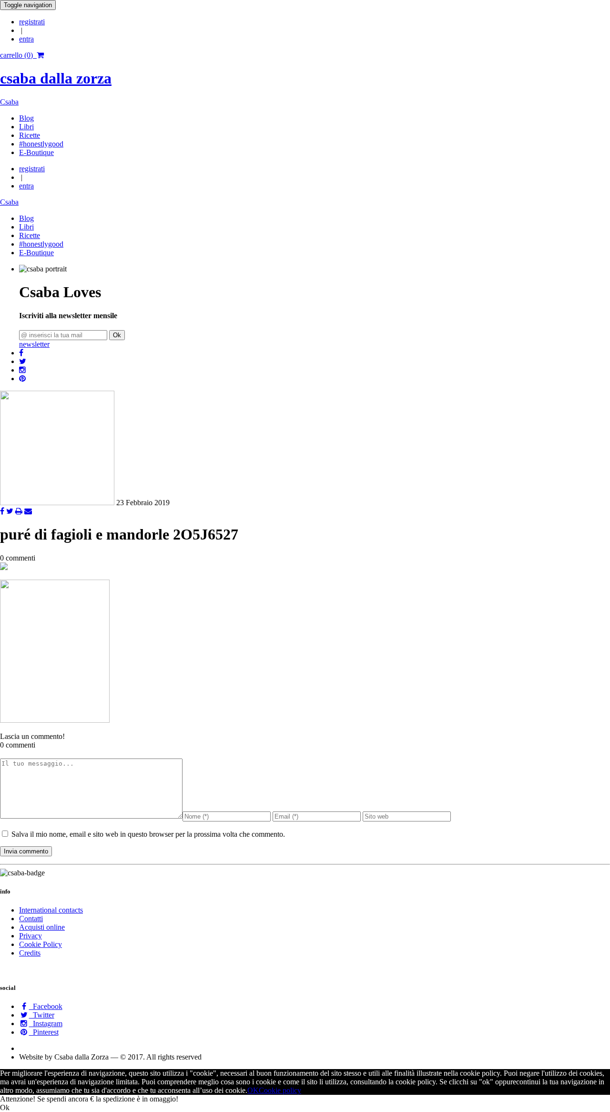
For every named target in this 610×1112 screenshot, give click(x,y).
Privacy (30, 936)
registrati (32, 22)
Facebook (45, 1006)
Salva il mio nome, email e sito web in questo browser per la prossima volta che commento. (148, 834)
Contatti (31, 919)
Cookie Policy (40, 944)
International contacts (51, 910)
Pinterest (44, 1032)
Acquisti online (42, 927)
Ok (117, 335)
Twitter (41, 1015)
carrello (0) (18, 55)
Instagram (45, 1023)
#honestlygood (41, 144)
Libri (26, 127)
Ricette (29, 135)
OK (253, 1090)
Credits (30, 953)
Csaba (9, 102)
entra (26, 39)
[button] (21, 353)
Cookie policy (280, 1090)
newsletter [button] (34, 344)
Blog (26, 118)
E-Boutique (36, 152)
